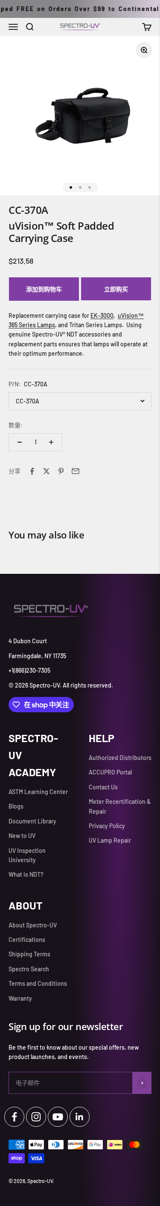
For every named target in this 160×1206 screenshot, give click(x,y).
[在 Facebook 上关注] (14, 1117)
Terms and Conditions (38, 983)
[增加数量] (51, 442)
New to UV (22, 835)
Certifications (27, 939)
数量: (16, 425)
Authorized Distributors (120, 757)
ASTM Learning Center (38, 791)
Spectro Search (29, 969)
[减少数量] (19, 442)
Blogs (16, 806)
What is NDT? (26, 874)
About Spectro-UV (33, 925)
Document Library (32, 821)
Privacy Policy (107, 825)
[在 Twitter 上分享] (46, 471)
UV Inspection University (27, 855)
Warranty (20, 998)
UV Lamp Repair (110, 840)
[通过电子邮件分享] (75, 471)
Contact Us (103, 787)
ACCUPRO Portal (110, 772)
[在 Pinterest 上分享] (61, 471)
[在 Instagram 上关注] (36, 1117)
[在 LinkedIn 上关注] (79, 1117)
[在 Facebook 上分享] (32, 471)
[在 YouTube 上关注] (58, 1117)
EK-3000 (101, 315)
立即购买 (116, 289)
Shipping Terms (29, 954)
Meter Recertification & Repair (120, 806)
